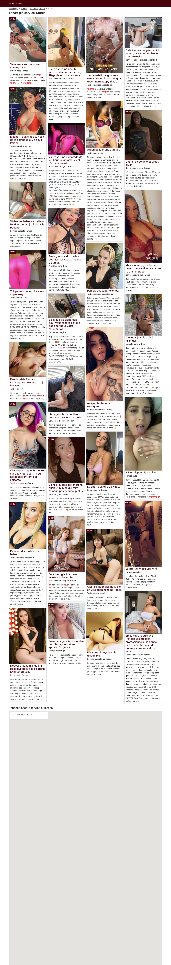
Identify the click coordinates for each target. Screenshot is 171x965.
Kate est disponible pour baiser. (25, 553)
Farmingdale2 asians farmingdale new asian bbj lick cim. (26, 382)
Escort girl (13, 8)
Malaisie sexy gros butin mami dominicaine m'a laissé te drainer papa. (143, 268)
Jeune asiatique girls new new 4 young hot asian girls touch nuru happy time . (104, 78)
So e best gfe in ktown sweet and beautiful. (63, 576)
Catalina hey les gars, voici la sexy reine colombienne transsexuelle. (142, 53)
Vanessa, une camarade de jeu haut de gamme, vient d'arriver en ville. (65, 160)
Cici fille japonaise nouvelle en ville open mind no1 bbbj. (104, 588)
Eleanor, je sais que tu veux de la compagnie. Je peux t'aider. (27, 140)
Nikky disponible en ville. (141, 472)
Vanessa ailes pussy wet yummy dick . (25, 66)
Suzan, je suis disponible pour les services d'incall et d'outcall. (65, 259)
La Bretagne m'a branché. (142, 568)
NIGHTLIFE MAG (16, 3)
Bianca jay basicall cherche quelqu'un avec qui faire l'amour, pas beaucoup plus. (66, 488)
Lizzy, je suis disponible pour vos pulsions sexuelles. (66, 416)
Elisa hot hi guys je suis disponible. (101, 654)
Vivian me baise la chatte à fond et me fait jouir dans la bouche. (27, 224)
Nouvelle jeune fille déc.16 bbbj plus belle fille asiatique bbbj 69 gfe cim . (27, 668)
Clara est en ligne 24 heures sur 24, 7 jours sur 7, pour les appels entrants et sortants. (27, 475)
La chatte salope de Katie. (103, 486)
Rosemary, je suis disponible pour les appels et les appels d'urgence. (66, 644)
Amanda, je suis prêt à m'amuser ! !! (139, 339)
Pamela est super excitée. (103, 290)
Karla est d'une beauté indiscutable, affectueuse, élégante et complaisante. (65, 72)
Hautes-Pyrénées (37, 8)
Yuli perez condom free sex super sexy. (27, 293)
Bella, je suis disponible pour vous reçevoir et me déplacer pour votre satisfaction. (64, 324)
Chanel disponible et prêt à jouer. (142, 163)
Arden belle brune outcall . (103, 149)
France (24, 8)
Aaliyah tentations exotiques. (98, 405)
